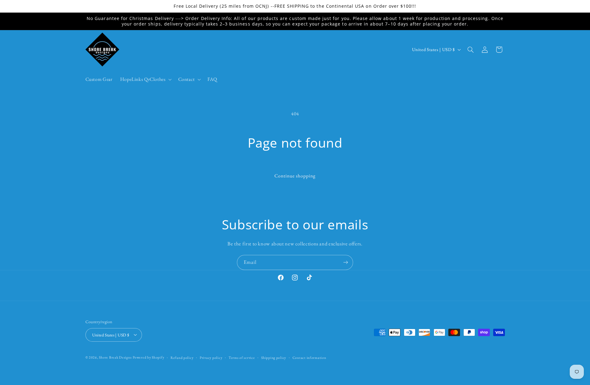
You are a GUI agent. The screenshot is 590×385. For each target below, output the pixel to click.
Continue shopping (295, 176)
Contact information (309, 357)
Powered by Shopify (148, 357)
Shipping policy (273, 357)
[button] (145, 79)
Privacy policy (211, 357)
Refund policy (182, 357)
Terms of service (242, 357)
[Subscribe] (346, 262)
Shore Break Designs (115, 357)
